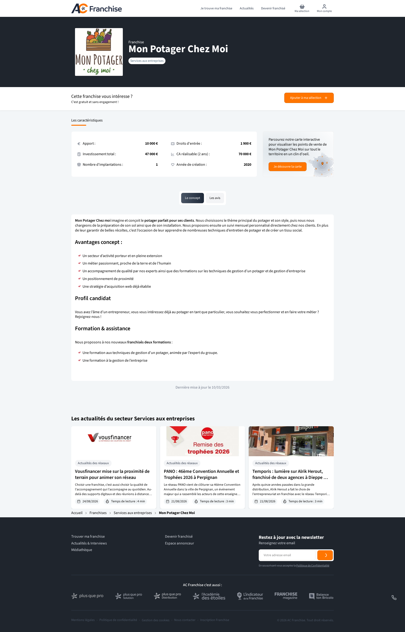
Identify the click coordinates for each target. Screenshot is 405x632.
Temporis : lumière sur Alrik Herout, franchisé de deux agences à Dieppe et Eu (289, 477)
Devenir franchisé (179, 536)
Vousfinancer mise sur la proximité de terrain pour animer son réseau (112, 474)
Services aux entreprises (147, 61)
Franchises (98, 512)
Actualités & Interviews (89, 543)
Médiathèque (81, 549)
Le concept (192, 198)
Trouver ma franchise (88, 536)
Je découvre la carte (288, 166)
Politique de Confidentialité (312, 585)
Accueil (76, 512)
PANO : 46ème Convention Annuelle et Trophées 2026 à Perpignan (201, 474)
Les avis (215, 198)
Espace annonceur (179, 543)
